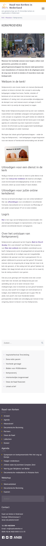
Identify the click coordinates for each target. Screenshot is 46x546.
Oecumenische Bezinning (13, 427)
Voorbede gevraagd (13, 364)
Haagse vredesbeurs (11, 461)
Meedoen (9, 18)
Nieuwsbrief (8, 423)
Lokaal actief (11, 386)
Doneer (6, 443)
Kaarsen (7, 492)
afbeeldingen (13, 202)
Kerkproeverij (11, 373)
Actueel (7, 416)
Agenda (7, 420)
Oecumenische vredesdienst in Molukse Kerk (21, 472)
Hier (3, 220)
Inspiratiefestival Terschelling (17, 355)
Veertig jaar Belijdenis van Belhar (17, 468)
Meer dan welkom (11, 248)
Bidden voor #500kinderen (16, 368)
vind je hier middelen (17, 179)
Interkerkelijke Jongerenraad (17, 377)
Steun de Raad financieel (15, 382)
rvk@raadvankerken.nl (14, 528)
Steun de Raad (9, 435)
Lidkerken (8, 439)
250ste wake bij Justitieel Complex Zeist (19, 465)
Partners (7, 431)
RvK (3, 18)
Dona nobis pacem (13, 359)
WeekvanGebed (10, 484)
